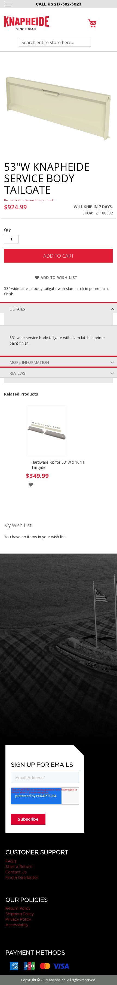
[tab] (58, 307)
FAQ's (10, 861)
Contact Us (16, 872)
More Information (29, 362)
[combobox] (55, 42)
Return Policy (17, 908)
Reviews (17, 373)
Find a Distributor (21, 877)
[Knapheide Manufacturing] (27, 26)
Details (17, 309)
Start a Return (18, 866)
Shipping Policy (19, 914)
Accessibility (16, 925)
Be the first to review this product (28, 200)
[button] (30, 484)
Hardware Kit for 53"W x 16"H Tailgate (57, 465)
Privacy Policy (18, 919)
